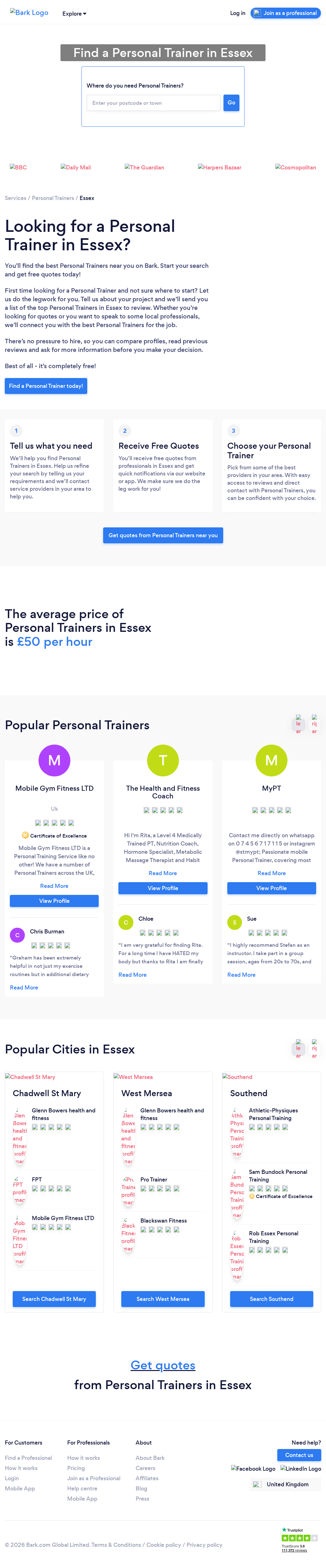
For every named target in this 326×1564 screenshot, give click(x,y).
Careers (145, 1468)
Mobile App (20, 1488)
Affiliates (147, 1478)
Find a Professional (28, 1458)
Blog (141, 1488)
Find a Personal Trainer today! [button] (46, 386)
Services (15, 198)
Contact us (299, 1455)
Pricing (76, 1468)
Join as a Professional (93, 1478)
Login (12, 1478)
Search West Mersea (163, 1299)
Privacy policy (205, 1545)
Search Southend (272, 1299)
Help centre (82, 1488)
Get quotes (163, 1365)
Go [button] (231, 102)
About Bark (150, 1458)
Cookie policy (163, 1545)
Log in (237, 13)
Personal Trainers (53, 198)
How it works (21, 1468)
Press (142, 1499)
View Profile (54, 901)
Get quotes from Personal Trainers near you (163, 535)
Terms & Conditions (116, 1545)
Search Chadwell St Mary (54, 1299)
